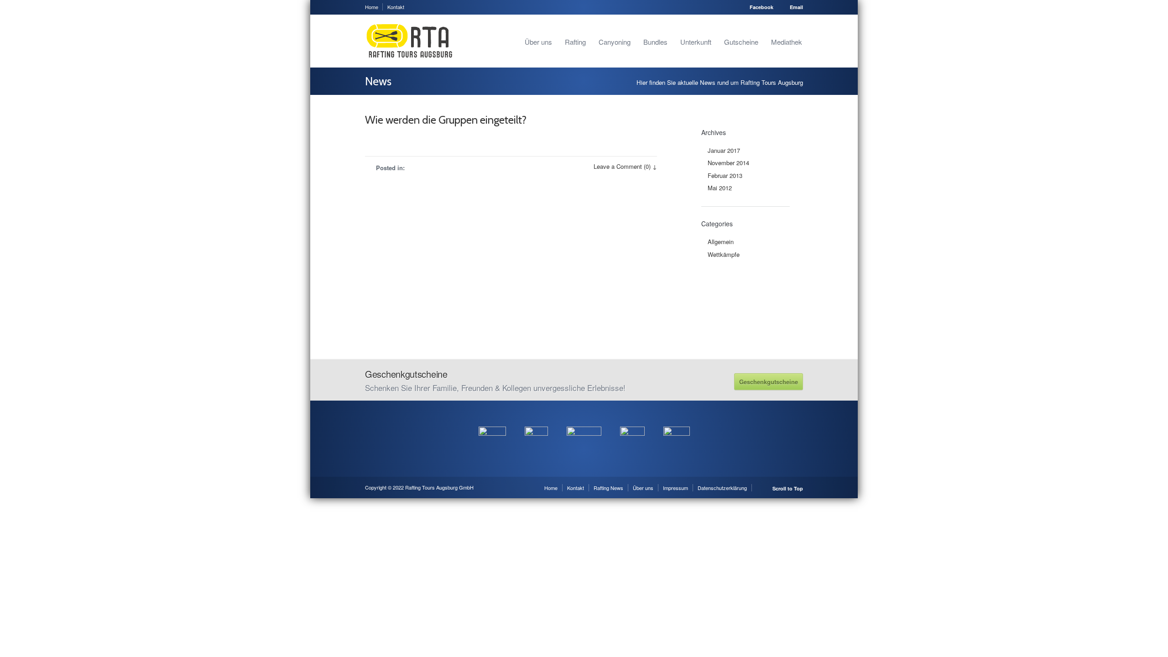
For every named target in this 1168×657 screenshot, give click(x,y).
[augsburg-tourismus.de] (536, 421)
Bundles (655, 42)
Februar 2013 (725, 175)
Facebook (761, 7)
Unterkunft (695, 42)
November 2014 (728, 162)
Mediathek (786, 42)
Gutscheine (741, 42)
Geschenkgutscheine (768, 381)
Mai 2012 (720, 187)
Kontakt (395, 6)
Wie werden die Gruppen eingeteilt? (446, 119)
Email (796, 7)
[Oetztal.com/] (492, 421)
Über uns (538, 42)
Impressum (675, 487)
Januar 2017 (724, 150)
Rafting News (608, 487)
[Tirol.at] (584, 421)
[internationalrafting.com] (632, 421)
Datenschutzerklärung (722, 487)
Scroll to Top (787, 488)
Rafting (575, 42)
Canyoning (615, 42)
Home (371, 6)
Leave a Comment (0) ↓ (625, 166)
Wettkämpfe (724, 254)
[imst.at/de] (676, 421)
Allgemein (721, 241)
